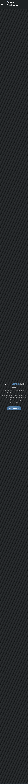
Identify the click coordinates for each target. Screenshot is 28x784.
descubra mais (13, 408)
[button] (2, 4)
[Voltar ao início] (14, 4)
